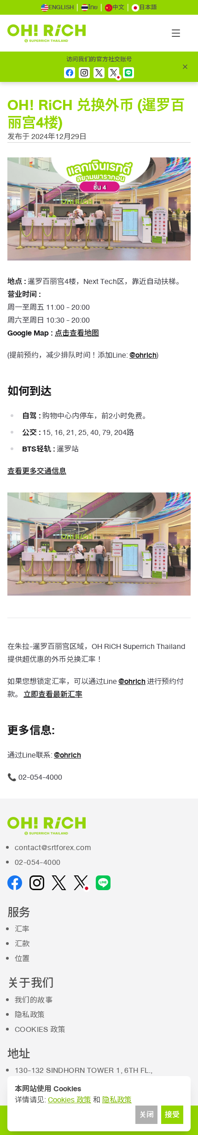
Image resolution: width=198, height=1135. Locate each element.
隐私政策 (30, 1015)
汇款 (22, 944)
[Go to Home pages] (46, 33)
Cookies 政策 (40, 1030)
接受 (172, 1114)
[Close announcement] (185, 66)
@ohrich (143, 355)
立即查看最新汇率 (52, 694)
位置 (22, 959)
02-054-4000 (37, 863)
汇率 (22, 929)
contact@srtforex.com (53, 848)
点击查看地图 (77, 333)
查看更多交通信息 (36, 471)
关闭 (146, 1114)
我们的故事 (33, 1000)
